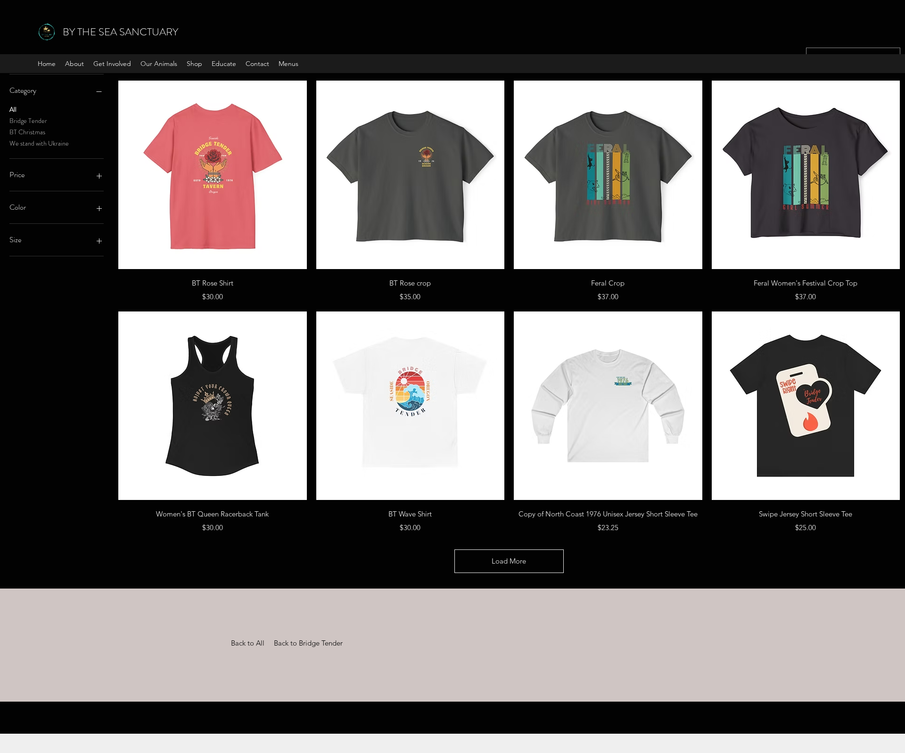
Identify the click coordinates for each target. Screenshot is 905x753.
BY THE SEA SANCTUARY (120, 32)
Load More (509, 561)
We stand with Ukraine (39, 143)
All (12, 109)
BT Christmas (27, 132)
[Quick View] (212, 175)
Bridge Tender (28, 120)
